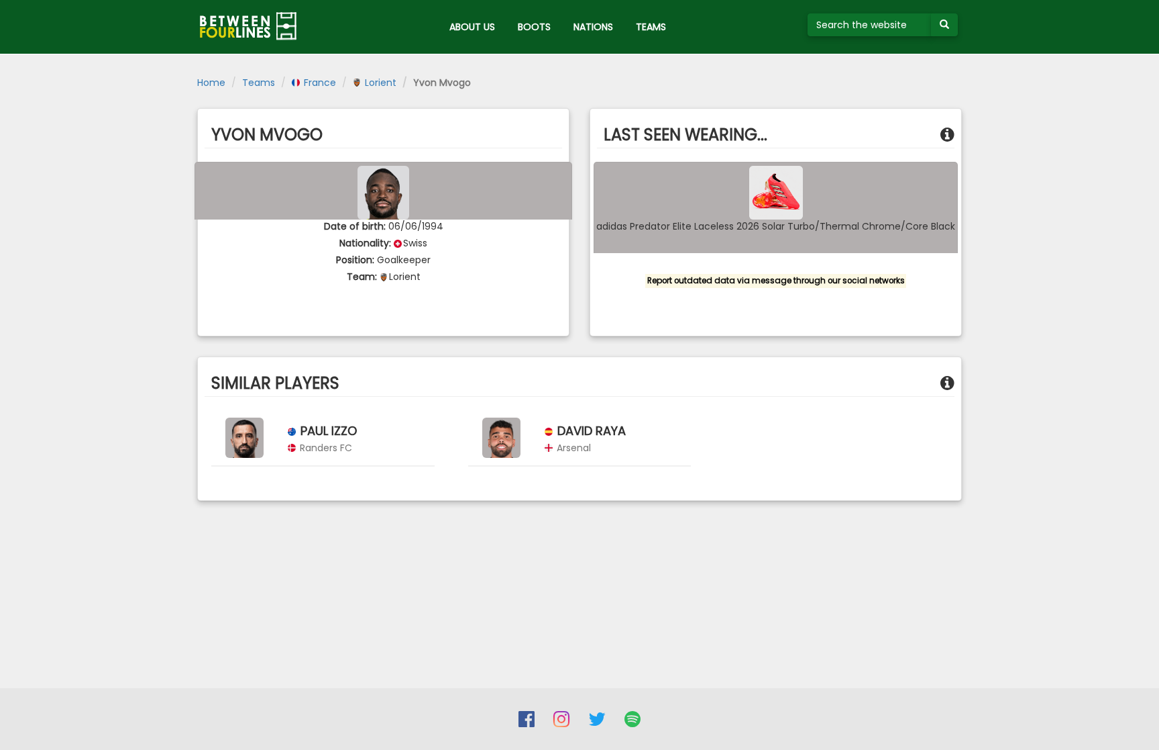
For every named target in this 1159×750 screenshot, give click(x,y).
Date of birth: (355, 226)
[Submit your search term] (944, 24)
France (318, 82)
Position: (355, 260)
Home (211, 82)
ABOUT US (472, 27)
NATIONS (593, 27)
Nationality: (365, 243)
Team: (362, 276)
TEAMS (651, 27)
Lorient (379, 82)
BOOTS (534, 27)
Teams (258, 82)
